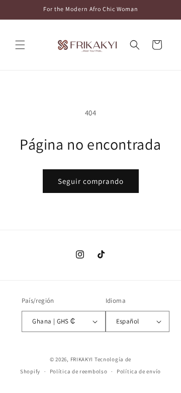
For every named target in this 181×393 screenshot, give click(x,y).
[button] (20, 45)
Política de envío (139, 371)
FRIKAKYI (82, 359)
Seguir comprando (91, 181)
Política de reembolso (79, 371)
